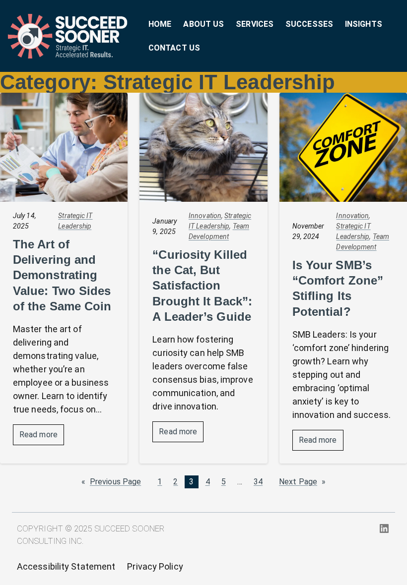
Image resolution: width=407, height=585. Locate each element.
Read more (41, 437)
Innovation (205, 216)
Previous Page (111, 482)
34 (258, 481)
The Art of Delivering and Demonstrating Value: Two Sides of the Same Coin (62, 275)
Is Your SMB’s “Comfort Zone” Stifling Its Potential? (337, 288)
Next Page (302, 482)
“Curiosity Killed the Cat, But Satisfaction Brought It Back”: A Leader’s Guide (202, 285)
